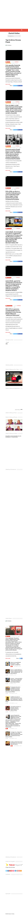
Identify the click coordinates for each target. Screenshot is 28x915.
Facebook (20, 85)
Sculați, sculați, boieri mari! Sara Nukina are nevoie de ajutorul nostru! (16, 743)
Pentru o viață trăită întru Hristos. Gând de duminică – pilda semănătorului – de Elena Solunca (16, 671)
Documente (9, 228)
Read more (8, 84)
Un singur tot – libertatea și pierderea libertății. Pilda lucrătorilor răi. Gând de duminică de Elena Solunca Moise (14, 734)
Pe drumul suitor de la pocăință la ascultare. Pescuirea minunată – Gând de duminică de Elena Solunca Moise (13, 689)
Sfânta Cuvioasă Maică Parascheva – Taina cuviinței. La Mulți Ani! (15, 663)
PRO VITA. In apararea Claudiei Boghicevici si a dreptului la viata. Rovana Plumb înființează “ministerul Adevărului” (13, 312)
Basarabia (8, 101)
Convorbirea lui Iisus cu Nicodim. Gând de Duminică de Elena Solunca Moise (15, 708)
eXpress (16, 61)
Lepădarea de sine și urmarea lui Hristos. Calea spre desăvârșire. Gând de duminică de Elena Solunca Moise (14, 699)
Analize (8, 636)
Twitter (15, 85)
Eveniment (9, 277)
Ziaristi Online (14, 33)
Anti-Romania (9, 305)
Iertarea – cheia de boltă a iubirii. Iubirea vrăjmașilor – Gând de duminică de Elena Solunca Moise (16, 680)
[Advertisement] (14, 14)
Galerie (8, 61)
